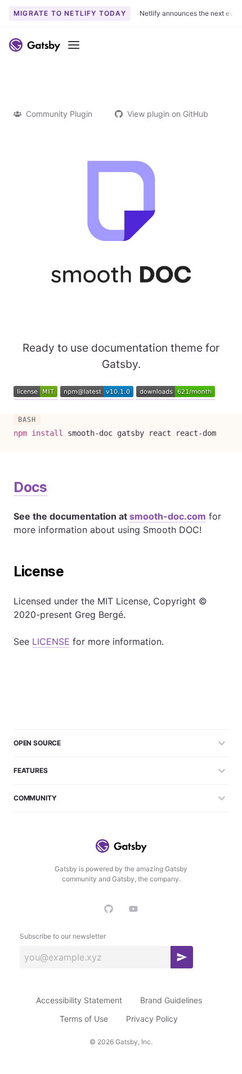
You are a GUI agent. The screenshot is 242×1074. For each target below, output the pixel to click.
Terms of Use (84, 1018)
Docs (30, 487)
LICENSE (51, 641)
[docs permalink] (8, 487)
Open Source (37, 743)
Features (31, 770)
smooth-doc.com (167, 516)
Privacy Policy (152, 1018)
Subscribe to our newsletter (63, 936)
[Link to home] (34, 45)
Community (35, 798)
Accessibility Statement (79, 1000)
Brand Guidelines (171, 1000)
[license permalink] (8, 571)
